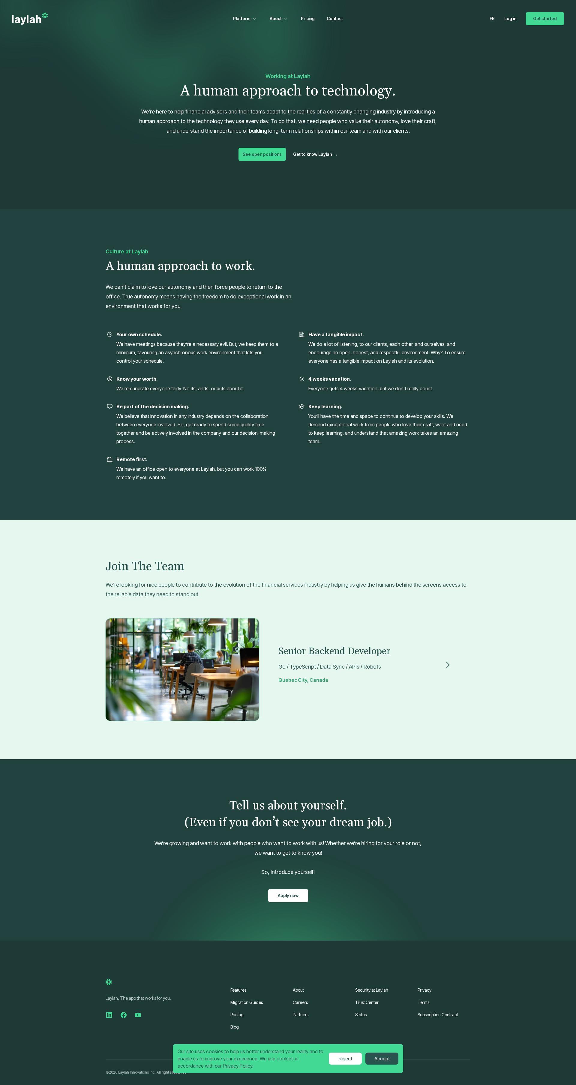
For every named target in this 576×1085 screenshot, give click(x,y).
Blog (234, 1026)
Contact (335, 18)
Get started (545, 18)
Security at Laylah (371, 990)
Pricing (308, 18)
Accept (382, 1059)
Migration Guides (246, 1002)
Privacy (424, 990)
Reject (345, 1059)
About (276, 18)
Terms (423, 1002)
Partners (300, 1014)
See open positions (262, 154)
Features (238, 990)
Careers (300, 1002)
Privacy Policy (237, 1066)
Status (361, 1014)
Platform (241, 18)
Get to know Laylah (315, 154)
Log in (510, 18)
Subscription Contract (438, 1014)
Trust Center (367, 1002)
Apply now (288, 895)
